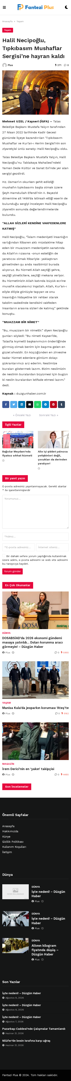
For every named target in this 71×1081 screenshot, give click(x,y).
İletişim (7, 852)
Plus (10, 65)
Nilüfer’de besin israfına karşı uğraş (26, 1040)
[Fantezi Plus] (35, 7)
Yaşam (20, 21)
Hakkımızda (10, 831)
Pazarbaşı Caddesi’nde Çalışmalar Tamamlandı (33, 1028)
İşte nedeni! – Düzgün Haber (48, 894)
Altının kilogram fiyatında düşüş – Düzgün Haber (45, 950)
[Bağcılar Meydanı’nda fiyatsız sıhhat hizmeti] (17, 439)
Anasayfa (7, 21)
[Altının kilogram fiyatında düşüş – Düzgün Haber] (15, 945)
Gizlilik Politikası (12, 841)
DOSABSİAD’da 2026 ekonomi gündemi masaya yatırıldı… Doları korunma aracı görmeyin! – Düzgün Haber (32, 642)
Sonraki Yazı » (48, 415)
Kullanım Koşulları (14, 847)
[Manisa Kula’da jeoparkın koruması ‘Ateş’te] (35, 680)
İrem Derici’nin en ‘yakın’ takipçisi (28, 769)
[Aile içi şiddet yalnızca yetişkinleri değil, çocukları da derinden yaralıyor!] (53, 439)
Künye (6, 836)
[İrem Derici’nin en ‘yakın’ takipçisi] (35, 741)
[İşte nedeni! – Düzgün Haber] (15, 891)
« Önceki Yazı (22, 415)
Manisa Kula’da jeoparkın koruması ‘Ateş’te (35, 708)
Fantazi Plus (10, 1075)
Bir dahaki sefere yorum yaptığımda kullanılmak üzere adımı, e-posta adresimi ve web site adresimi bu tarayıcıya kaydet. (35, 560)
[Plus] (4, 65)
